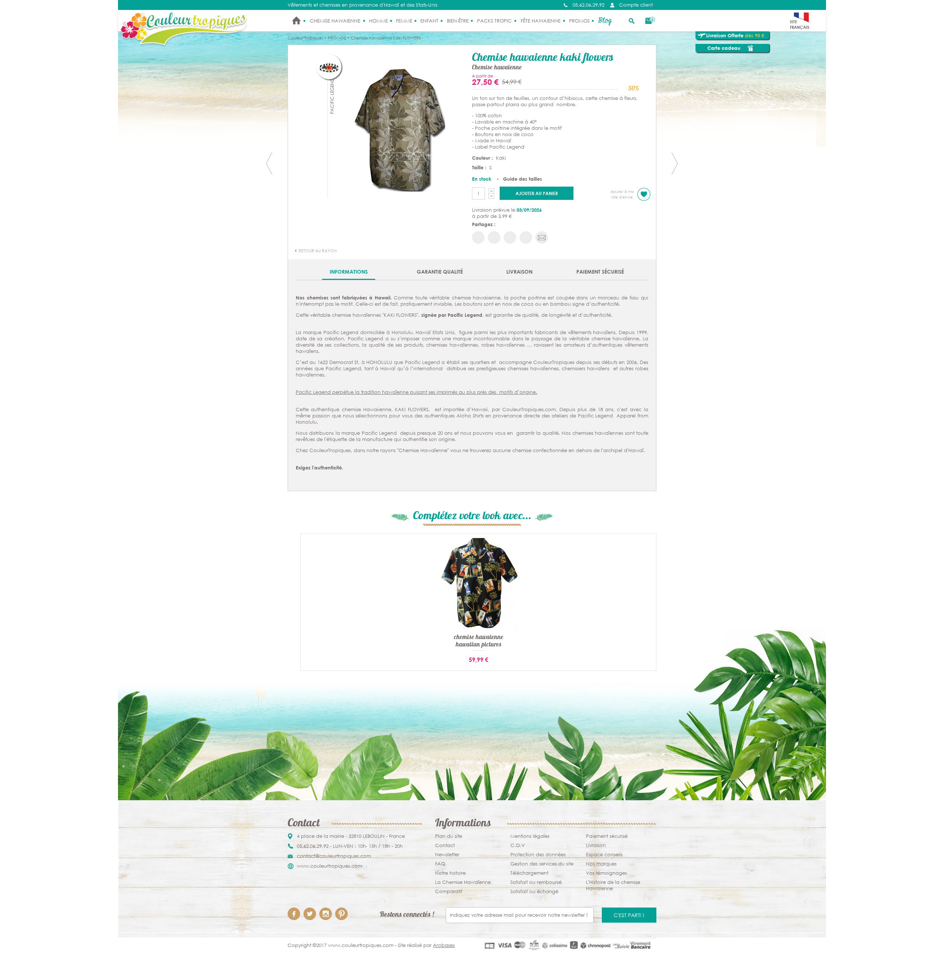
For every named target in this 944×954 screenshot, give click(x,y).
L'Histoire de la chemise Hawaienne (613, 885)
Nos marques (601, 864)
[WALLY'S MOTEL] (674, 163)
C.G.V (517, 845)
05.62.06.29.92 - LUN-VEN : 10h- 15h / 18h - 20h (350, 846)
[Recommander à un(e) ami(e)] (541, 237)
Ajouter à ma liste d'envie (622, 194)
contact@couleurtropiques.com (334, 856)
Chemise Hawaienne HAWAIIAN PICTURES (478, 641)
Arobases (444, 945)
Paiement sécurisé (600, 271)
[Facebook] (294, 914)
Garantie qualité (440, 271)
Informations (349, 271)
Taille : (480, 167)
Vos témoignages (606, 873)
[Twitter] (309, 914)
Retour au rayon (317, 251)
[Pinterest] (341, 914)
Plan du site (448, 836)
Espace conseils (604, 854)
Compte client (636, 5)
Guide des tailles (522, 179)
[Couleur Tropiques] (184, 29)
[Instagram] (325, 914)
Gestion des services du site (541, 864)
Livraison (519, 271)
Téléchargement (529, 873)
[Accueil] (296, 20)
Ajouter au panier (537, 193)
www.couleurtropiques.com (329, 866)
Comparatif (448, 891)
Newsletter (447, 854)
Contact (445, 845)
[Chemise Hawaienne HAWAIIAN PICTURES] (479, 584)
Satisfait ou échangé (534, 891)
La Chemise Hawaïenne (463, 882)
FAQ (440, 864)
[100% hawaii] (400, 129)
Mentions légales (529, 836)
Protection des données (538, 854)
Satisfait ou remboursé (536, 882)
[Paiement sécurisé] (567, 945)
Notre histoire (450, 873)
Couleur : (483, 158)
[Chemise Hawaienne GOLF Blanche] (269, 163)
